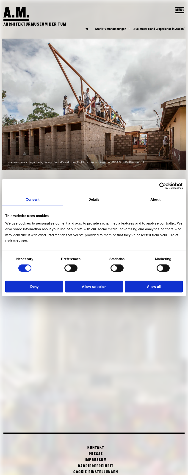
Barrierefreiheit (95, 466)
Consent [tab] (32, 199)
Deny (34, 287)
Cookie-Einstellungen (95, 472)
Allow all (154, 287)
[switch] (70, 268)
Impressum (96, 460)
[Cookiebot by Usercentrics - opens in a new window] (163, 185)
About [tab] (155, 199)
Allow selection (94, 287)
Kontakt (95, 448)
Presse (96, 454)
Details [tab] (94, 199)
